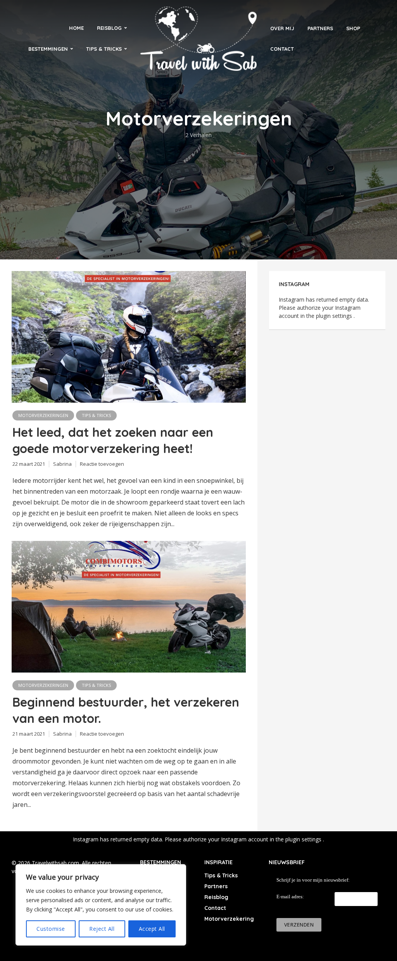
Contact (282, 49)
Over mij (282, 28)
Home (76, 28)
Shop (353, 28)
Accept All (152, 928)
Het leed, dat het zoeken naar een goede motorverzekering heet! (112, 440)
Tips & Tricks (104, 49)
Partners (320, 28)
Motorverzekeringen (43, 415)
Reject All (101, 928)
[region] (101, 905)
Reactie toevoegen (102, 463)
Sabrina (62, 463)
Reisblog (109, 28)
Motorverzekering (229, 918)
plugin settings (335, 315)
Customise (50, 928)
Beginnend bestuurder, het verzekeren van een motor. (125, 710)
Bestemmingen (48, 49)
